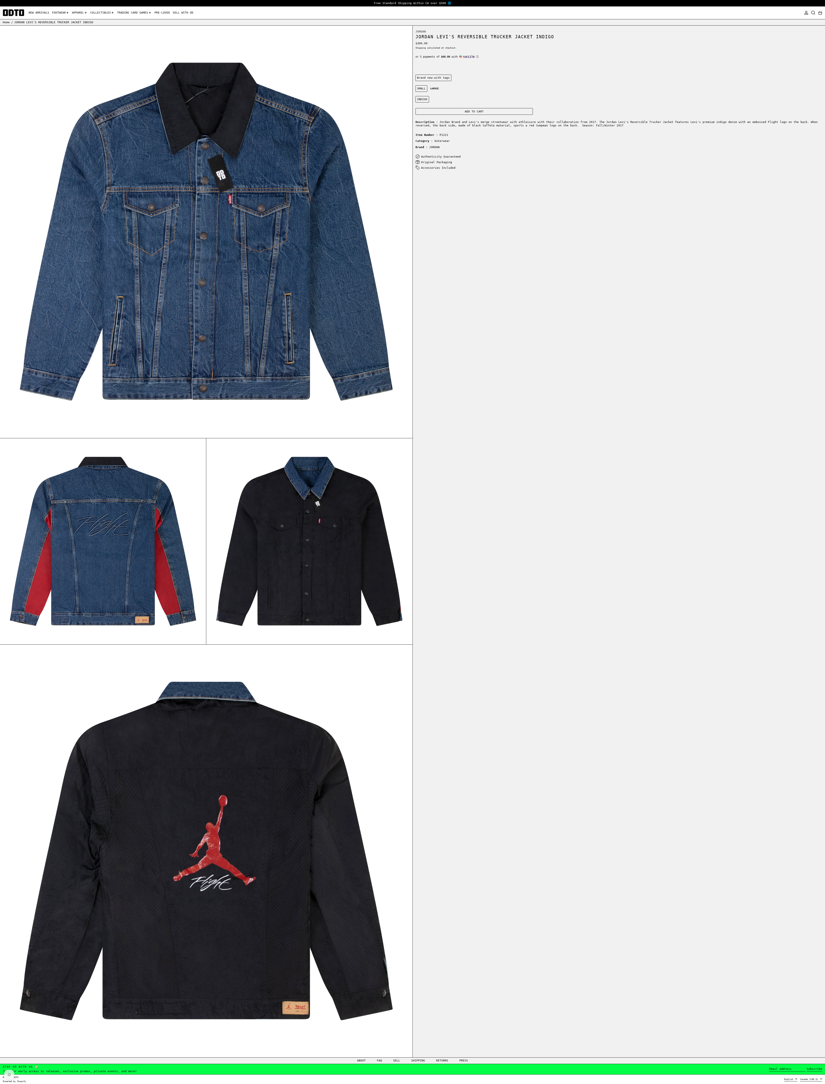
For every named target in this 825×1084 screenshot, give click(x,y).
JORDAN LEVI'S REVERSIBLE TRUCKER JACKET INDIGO (53, 22)
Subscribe (814, 1068)
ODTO (15, 1077)
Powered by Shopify (14, 1081)
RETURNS (442, 1060)
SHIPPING (418, 1060)
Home (6, 22)
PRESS (463, 1060)
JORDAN (421, 31)
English (789, 1079)
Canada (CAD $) (809, 1079)
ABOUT (361, 1060)
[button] (813, 12)
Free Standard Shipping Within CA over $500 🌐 (412, 3)
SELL (396, 1060)
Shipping (421, 47)
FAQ (379, 1060)
